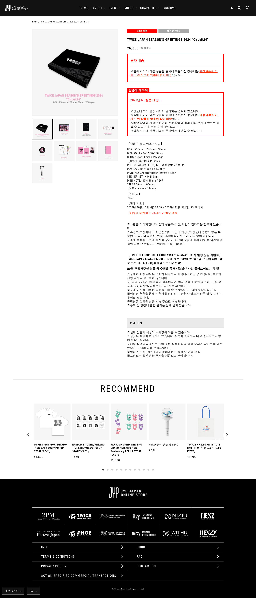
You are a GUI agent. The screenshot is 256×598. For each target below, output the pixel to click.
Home (34, 22)
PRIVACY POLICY (54, 566)
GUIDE (141, 547)
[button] (99, 8)
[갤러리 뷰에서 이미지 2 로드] (64, 129)
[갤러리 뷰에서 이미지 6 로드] (64, 151)
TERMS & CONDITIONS (58, 556)
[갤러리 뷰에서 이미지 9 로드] (42, 173)
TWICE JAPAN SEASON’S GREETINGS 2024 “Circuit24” (64, 22)
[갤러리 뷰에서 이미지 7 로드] (86, 151)
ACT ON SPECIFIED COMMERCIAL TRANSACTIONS (78, 575)
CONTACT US (146, 566)
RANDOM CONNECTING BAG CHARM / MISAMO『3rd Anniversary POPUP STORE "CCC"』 (126, 449)
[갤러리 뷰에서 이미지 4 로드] (108, 129)
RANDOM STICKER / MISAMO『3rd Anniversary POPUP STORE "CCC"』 (88, 448)
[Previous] (29, 435)
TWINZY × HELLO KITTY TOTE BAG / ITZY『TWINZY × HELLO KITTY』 (204, 448)
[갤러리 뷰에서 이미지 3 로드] (86, 129)
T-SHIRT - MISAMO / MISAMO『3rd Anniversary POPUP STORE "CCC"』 (50, 448)
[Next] (227, 435)
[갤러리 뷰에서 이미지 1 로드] (42, 129)
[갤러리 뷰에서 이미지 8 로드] (108, 151)
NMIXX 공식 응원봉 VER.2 (164, 444)
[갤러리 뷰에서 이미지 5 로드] (42, 151)
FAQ (140, 556)
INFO (45, 547)
